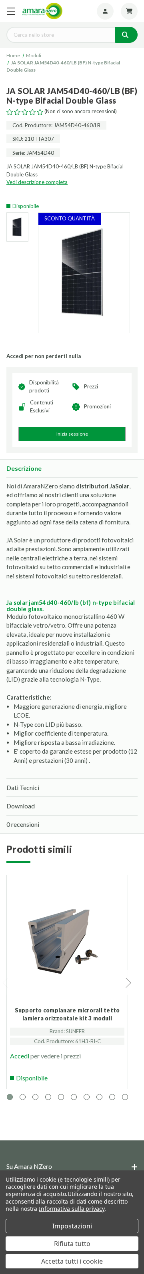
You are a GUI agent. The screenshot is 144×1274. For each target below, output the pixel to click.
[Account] (105, 11)
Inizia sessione (72, 434)
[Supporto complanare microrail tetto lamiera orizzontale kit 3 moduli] (67, 946)
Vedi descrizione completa (37, 182)
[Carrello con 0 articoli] (129, 11)
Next (129, 982)
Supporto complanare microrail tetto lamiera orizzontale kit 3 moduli (67, 1014)
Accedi (19, 1056)
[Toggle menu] (11, 11)
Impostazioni (72, 1226)
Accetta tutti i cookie (72, 1261)
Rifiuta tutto (72, 1243)
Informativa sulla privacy (71, 1208)
